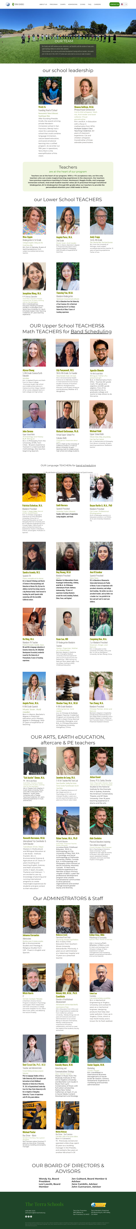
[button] (43, 4)
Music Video (33, 511)
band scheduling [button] (86, 465)
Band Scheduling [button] (91, 331)
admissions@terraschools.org (35, 1213)
